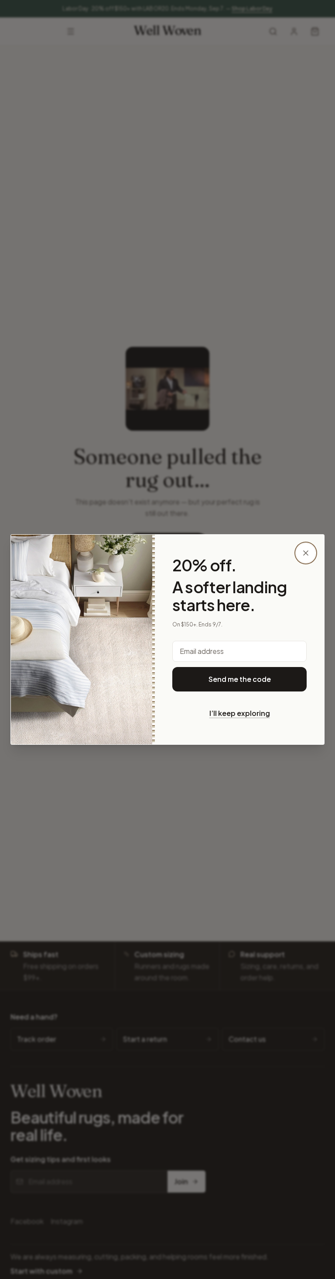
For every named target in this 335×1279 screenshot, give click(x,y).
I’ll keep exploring (239, 713)
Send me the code (240, 679)
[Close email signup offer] (305, 553)
